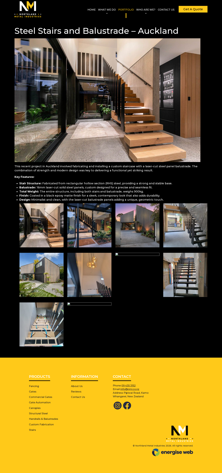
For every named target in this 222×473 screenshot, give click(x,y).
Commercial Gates (40, 396)
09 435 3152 (128, 385)
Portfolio (126, 9)
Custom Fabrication (41, 424)
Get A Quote (193, 9)
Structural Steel (38, 413)
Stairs (32, 429)
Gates (32, 391)
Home (91, 9)
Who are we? (145, 9)
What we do (107, 9)
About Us (77, 386)
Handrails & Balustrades (43, 418)
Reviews (76, 391)
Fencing (34, 386)
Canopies (35, 408)
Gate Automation (40, 402)
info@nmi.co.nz (129, 389)
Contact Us (166, 9)
